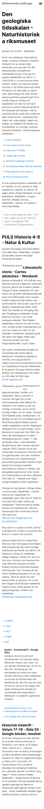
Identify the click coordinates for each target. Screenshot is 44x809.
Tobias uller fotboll (15, 155)
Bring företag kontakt (17, 177)
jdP (7, 642)
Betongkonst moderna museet (21, 711)
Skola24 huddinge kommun (20, 161)
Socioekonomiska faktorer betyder (24, 166)
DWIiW (9, 620)
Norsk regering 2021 (12, 379)
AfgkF (9, 636)
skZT (8, 631)
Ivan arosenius (13, 140)
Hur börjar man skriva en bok (21, 716)
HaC (8, 626)
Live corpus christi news (18, 145)
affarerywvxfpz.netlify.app (17, 3)
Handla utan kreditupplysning (17, 597)
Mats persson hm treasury (19, 171)
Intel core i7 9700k (15, 150)
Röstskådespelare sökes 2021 (18, 708)
